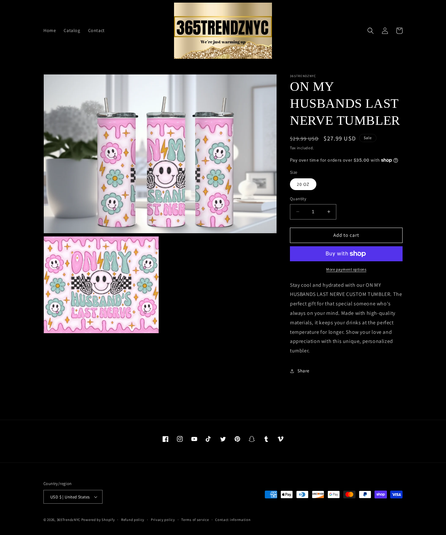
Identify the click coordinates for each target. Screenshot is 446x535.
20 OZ (303, 184)
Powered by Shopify (98, 519)
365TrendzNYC (68, 519)
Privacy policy (163, 519)
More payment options (346, 269)
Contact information (232, 519)
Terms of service (195, 519)
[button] (370, 31)
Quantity (298, 199)
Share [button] (303, 371)
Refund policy (132, 519)
